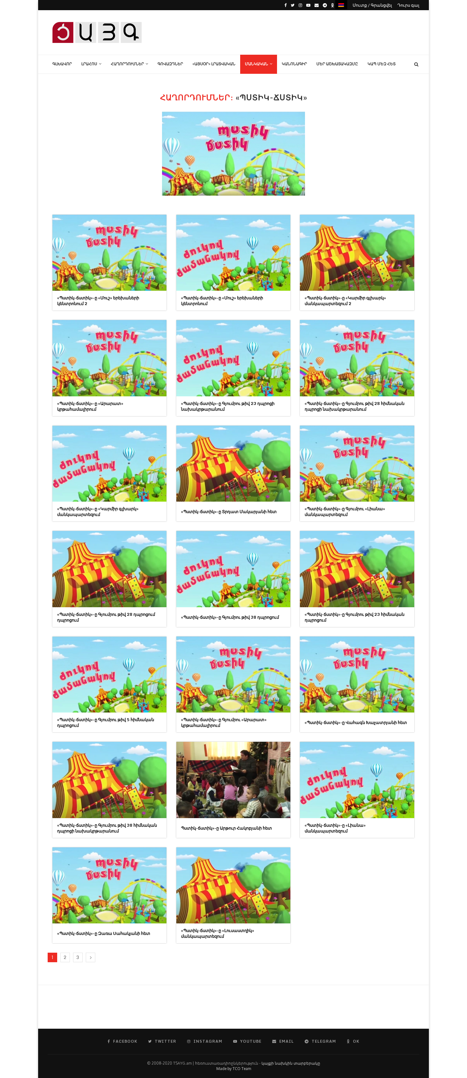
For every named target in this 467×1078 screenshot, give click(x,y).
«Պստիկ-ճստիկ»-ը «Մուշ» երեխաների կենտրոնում (222, 300)
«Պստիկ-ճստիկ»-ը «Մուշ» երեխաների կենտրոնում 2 (98, 300)
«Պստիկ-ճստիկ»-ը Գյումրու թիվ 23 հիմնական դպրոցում (354, 617)
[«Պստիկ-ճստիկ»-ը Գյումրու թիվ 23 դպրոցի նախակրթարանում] (233, 358)
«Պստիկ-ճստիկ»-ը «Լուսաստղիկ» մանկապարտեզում (217, 933)
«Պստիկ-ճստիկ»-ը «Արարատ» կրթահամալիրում (90, 406)
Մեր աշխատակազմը (337, 64)
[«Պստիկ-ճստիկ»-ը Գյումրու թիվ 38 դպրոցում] (233, 569)
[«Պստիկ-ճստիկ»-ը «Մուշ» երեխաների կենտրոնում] (233, 253)
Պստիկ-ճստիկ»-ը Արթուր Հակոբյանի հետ (226, 827)
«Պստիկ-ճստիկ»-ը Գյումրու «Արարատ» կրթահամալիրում (224, 722)
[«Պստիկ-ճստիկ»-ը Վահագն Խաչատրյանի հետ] (357, 674)
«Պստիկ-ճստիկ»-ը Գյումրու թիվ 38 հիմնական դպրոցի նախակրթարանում (107, 828)
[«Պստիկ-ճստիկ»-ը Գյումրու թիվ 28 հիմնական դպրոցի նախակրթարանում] (357, 358)
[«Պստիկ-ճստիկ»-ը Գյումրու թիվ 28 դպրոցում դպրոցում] (109, 569)
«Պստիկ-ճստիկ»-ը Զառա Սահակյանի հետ (103, 933)
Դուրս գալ (408, 5)
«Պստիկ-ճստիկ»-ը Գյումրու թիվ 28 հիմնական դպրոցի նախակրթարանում (354, 406)
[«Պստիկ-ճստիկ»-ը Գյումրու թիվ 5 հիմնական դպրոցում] (109, 674)
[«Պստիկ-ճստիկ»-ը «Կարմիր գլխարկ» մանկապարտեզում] (109, 464)
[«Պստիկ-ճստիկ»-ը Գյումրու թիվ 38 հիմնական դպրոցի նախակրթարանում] (109, 780)
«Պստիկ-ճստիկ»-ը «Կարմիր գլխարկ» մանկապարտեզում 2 (345, 300)
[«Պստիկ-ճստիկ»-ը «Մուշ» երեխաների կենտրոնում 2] (109, 253)
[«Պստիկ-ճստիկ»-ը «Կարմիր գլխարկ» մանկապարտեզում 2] (357, 253)
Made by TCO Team (233, 1068)
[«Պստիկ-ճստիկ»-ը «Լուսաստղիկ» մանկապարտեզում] (233, 885)
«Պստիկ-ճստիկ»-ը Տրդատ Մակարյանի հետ (229, 511)
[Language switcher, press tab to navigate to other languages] (341, 4)
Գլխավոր (62, 64)
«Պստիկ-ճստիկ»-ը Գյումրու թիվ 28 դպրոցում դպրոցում (106, 617)
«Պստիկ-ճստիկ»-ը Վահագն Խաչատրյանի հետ (356, 722)
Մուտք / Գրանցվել (372, 5)
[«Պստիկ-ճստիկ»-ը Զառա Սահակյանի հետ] (109, 885)
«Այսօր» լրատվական (214, 64)
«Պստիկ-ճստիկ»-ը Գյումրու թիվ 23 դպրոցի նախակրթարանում (227, 406)
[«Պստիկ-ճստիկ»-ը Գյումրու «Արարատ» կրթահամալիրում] (233, 674)
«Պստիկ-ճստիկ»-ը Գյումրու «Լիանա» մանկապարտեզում (345, 511)
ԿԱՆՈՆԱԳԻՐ (294, 64)
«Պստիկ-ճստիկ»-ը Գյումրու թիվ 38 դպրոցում (230, 617)
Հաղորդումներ (127, 64)
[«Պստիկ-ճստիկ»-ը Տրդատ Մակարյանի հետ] (233, 464)
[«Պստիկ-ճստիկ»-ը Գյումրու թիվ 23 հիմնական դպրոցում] (357, 569)
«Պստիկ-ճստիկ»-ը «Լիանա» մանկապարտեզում (335, 828)
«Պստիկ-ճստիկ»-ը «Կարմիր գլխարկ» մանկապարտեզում (98, 511)
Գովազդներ (170, 64)
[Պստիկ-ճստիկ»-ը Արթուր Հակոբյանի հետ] (233, 780)
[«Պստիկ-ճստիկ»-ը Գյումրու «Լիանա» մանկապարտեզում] (357, 464)
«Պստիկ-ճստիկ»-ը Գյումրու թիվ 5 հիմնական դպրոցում (105, 722)
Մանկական (256, 64)
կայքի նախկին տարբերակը (290, 1063)
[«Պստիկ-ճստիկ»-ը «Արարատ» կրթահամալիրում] (109, 358)
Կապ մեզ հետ (382, 64)
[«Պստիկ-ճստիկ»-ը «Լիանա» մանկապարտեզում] (357, 780)
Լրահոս (89, 64)
